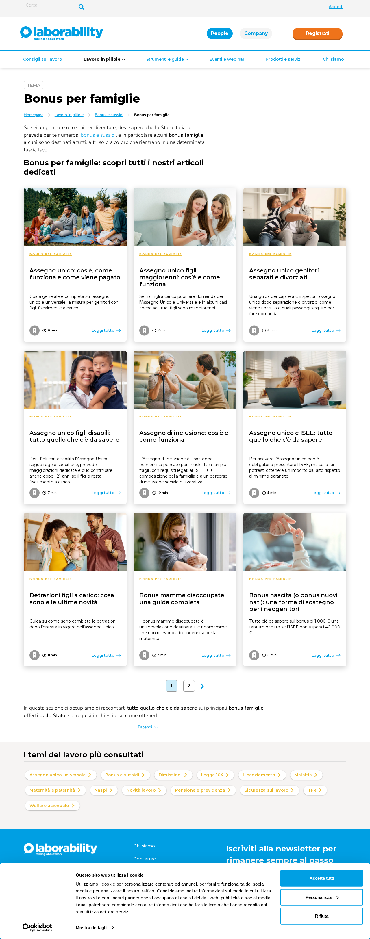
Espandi (145, 727)
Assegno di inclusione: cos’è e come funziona (183, 436)
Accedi (336, 6)
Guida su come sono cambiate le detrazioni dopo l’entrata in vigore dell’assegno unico (72, 624)
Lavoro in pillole (102, 59)
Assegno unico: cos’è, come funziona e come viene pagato (74, 274)
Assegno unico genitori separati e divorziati (284, 274)
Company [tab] (256, 33)
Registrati (317, 33)
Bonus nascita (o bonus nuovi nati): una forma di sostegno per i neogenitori (293, 602)
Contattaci (145, 859)
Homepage (33, 115)
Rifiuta (321, 916)
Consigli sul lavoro (42, 59)
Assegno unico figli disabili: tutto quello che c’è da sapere (74, 436)
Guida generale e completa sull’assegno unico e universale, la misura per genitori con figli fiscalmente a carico (74, 302)
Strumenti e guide (165, 59)
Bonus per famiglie (50, 254)
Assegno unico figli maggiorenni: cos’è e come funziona (179, 277)
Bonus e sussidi (109, 115)
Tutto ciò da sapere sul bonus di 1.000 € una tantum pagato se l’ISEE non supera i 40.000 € (294, 627)
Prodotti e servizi (283, 59)
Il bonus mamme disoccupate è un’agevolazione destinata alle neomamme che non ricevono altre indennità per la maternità (183, 630)
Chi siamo (333, 59)
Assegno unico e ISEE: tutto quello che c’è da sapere (290, 436)
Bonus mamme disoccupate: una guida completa (182, 599)
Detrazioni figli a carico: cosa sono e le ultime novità (71, 599)
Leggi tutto (103, 330)
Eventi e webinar (227, 59)
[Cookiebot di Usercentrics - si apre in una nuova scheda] (37, 927)
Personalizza (319, 897)
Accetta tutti (322, 878)
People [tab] (219, 33)
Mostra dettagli (91, 927)
